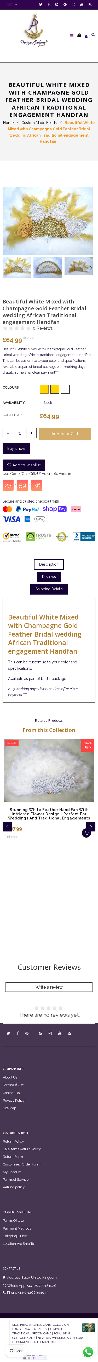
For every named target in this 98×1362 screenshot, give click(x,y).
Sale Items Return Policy (22, 1149)
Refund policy (14, 1187)
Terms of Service (15, 1180)
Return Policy (13, 1141)
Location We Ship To (18, 1244)
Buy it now (16, 448)
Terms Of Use (13, 1085)
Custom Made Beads (39, 123)
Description (49, 564)
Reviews (49, 577)
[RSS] (90, 5)
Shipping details (49, 589)
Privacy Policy (14, 1100)
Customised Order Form (22, 1164)
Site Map (9, 1108)
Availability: (14, 403)
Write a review (49, 987)
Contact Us (11, 1093)
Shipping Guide (15, 1236)
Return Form (13, 1157)
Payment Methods (17, 1228)
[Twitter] (42, 5)
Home (8, 123)
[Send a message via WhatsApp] (88, 1352)
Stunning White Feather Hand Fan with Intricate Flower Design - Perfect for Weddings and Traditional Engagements (49, 814)
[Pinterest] (58, 5)
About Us (10, 1077)
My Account (12, 1172)
